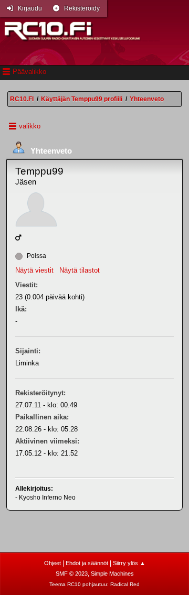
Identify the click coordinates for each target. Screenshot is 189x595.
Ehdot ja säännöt (87, 563)
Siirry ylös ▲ (129, 563)
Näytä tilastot (79, 270)
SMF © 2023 (72, 573)
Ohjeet (52, 563)
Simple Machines (112, 573)
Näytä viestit (34, 270)
